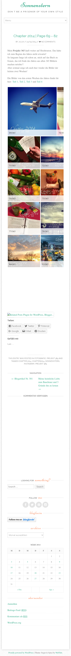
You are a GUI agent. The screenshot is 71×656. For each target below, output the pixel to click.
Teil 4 (39, 81)
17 (12, 573)
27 (35, 578)
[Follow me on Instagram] (45, 505)
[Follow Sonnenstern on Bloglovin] (21, 521)
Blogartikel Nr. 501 (22, 378)
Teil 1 (15, 81)
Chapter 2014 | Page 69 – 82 (35, 36)
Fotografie (40, 358)
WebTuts (58, 652)
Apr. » (51, 589)
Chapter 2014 (25, 361)
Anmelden (12, 603)
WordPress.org (14, 622)
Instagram (29, 364)
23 (60, 573)
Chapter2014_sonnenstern (45, 361)
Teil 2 (22, 81)
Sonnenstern (35, 5)
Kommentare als (17, 616)
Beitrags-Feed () (17, 610)
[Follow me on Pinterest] (39, 505)
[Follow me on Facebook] (26, 505)
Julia (21, 42)
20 (35, 573)
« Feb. (19, 589)
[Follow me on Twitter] (32, 505)
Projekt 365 (52, 358)
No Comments (48, 42)
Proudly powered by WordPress (21, 652)
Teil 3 (29, 81)
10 (12, 567)
